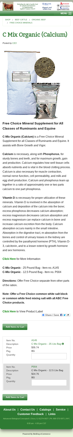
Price (9, 347)
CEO (14, 43)
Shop (7, 20)
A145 (34, 340)
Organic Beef (39, 20)
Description (12, 344)
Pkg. (8, 351)
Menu (64, 13)
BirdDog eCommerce (41, 434)
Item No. (10, 340)
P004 (34, 366)
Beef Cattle (21, 20)
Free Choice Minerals (21, 23)
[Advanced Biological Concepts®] (36, 6)
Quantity (10, 354)
